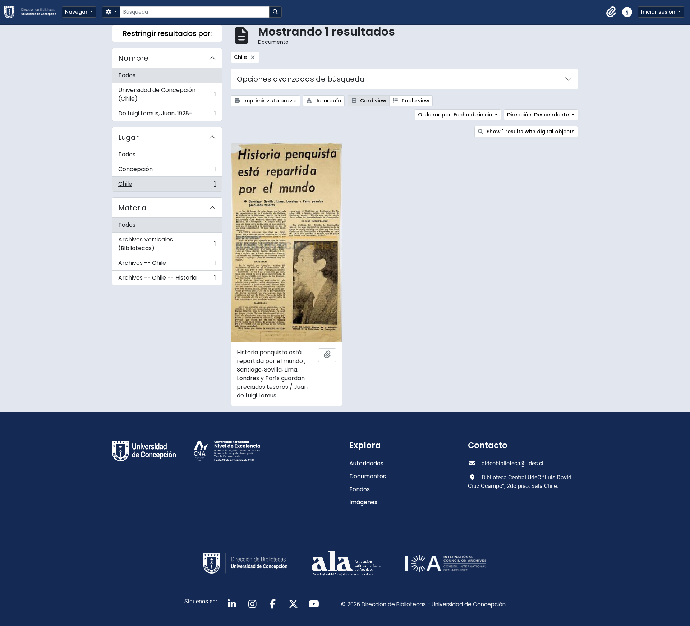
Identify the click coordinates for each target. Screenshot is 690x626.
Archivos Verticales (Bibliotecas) (167, 243)
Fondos (359, 489)
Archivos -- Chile (167, 265)
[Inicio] (33, 12)
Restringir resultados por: (167, 33)
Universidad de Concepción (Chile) (167, 94)
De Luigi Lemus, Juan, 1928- (167, 115)
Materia (132, 208)
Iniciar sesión (659, 11)
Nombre (133, 58)
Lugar (128, 137)
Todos (126, 75)
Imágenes (363, 502)
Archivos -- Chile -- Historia (167, 279)
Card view (372, 100)
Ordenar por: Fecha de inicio (456, 114)
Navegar (77, 11)
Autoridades (366, 463)
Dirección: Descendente (538, 114)
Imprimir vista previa (269, 100)
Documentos (367, 476)
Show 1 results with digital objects (530, 131)
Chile (167, 185)
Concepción (167, 171)
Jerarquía (327, 100)
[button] (611, 12)
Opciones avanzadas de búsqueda (301, 79)
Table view (414, 100)
